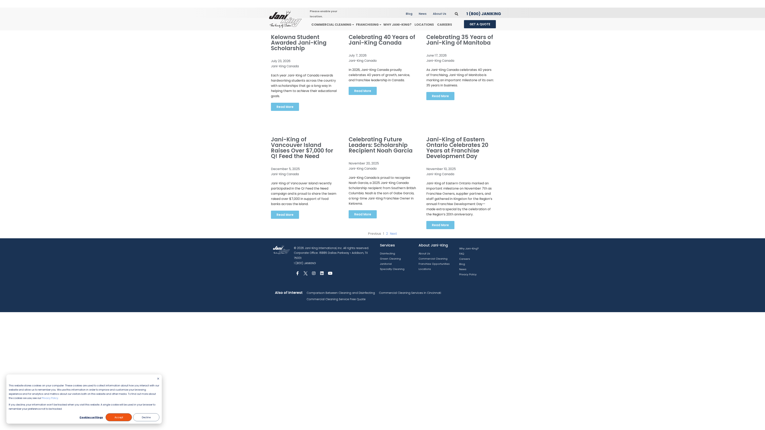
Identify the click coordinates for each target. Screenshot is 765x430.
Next (393, 233)
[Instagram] (313, 273)
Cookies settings (91, 417)
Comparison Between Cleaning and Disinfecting (341, 293)
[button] (456, 14)
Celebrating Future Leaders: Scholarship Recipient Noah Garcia (381, 145)
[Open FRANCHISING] (380, 25)
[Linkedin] (322, 273)
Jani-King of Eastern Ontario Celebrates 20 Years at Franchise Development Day (457, 148)
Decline (146, 417)
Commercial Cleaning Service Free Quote (336, 299)
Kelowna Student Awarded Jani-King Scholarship (299, 42)
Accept (119, 417)
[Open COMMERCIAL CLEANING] (353, 25)
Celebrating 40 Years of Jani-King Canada (382, 40)
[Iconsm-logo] (305, 273)
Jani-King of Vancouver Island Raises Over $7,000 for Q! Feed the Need (302, 148)
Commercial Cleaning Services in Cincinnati (410, 293)
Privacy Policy (50, 398)
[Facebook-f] (297, 273)
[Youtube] (330, 273)
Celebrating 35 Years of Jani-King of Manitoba (459, 40)
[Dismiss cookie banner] (158, 379)
